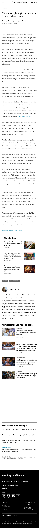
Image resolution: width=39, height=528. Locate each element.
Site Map (4, 488)
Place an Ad (5, 509)
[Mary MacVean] (5, 289)
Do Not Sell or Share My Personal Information (22, 523)
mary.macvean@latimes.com (12, 230)
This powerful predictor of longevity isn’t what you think (19, 435)
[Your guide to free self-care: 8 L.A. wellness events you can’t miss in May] (29, 245)
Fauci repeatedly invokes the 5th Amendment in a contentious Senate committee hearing (26, 362)
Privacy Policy (31, 521)
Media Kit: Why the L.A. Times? (30, 503)
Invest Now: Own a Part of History (29, 508)
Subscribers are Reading (13, 425)
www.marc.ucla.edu (24, 116)
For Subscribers (6, 447)
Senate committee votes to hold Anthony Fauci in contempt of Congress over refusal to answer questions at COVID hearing (26, 347)
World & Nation (20, 357)
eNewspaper (6, 503)
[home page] (19, 2)
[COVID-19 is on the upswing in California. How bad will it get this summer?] (8, 375)
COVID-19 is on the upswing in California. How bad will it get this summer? (26, 376)
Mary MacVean (14, 289)
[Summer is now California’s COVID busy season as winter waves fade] (8, 332)
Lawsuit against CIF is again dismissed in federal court (19, 429)
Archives (4, 280)
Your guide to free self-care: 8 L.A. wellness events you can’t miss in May (13, 243)
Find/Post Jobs (6, 506)
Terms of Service (23, 521)
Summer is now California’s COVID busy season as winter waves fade (25, 333)
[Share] (4, 29)
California (19, 328)
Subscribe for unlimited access (10, 485)
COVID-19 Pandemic (14, 280)
